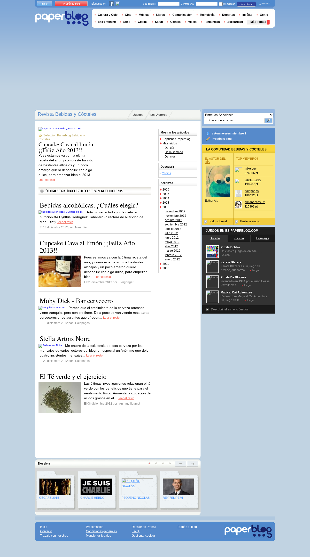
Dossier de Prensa (144, 527)
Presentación (94, 527)
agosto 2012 (173, 229)
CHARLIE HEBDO (92, 497)
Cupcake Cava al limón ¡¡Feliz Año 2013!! (66, 147)
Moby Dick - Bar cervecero (76, 300)
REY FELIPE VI (173, 497)
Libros (160, 15)
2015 (166, 194)
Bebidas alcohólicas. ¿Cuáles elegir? (89, 204)
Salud (159, 22)
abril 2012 (171, 246)
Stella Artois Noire (65, 338)
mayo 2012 (172, 242)
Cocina (166, 173)
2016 (166, 189)
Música (144, 15)
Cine (128, 15)
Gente (264, 15)
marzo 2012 (172, 250)
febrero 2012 (173, 255)
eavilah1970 (253, 180)
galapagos (252, 191)
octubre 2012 (173, 220)
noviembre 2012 (175, 215)
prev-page (180, 464)
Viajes (192, 22)
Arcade (215, 238)
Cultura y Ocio (107, 15)
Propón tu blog (222, 139)
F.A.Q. (136, 531)
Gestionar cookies (143, 535)
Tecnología (207, 15)
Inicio (44, 3)
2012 (166, 207)
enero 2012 (172, 259)
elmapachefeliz (255, 202)
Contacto (46, 531)
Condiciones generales (101, 531)
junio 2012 (172, 237)
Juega (226, 254)
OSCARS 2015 (49, 497)
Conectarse (246, 4)
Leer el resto (47, 180)
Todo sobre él (218, 221)
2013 (166, 202)
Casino (239, 238)
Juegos (138, 114)
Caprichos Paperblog (177, 139)
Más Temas (258, 22)
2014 (166, 198)
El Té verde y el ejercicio (73, 376)
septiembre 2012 (176, 224)
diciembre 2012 (175, 211)
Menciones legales (98, 535)
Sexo (126, 22)
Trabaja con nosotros (54, 535)
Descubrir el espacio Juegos (229, 309)
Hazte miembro (250, 221)
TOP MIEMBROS (247, 158)
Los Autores (158, 114)
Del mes (170, 156)
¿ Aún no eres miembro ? (229, 133)
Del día (169, 148)
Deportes (228, 15)
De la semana (174, 152)
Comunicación (182, 15)
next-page (192, 464)
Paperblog (62, 18)
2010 (166, 268)
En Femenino (107, 22)
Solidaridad (235, 22)
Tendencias (212, 22)
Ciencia (175, 22)
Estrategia (262, 238)
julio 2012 (171, 233)
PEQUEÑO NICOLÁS (136, 497)
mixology (250, 168)
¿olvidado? (264, 3)
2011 (166, 264)
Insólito (247, 15)
